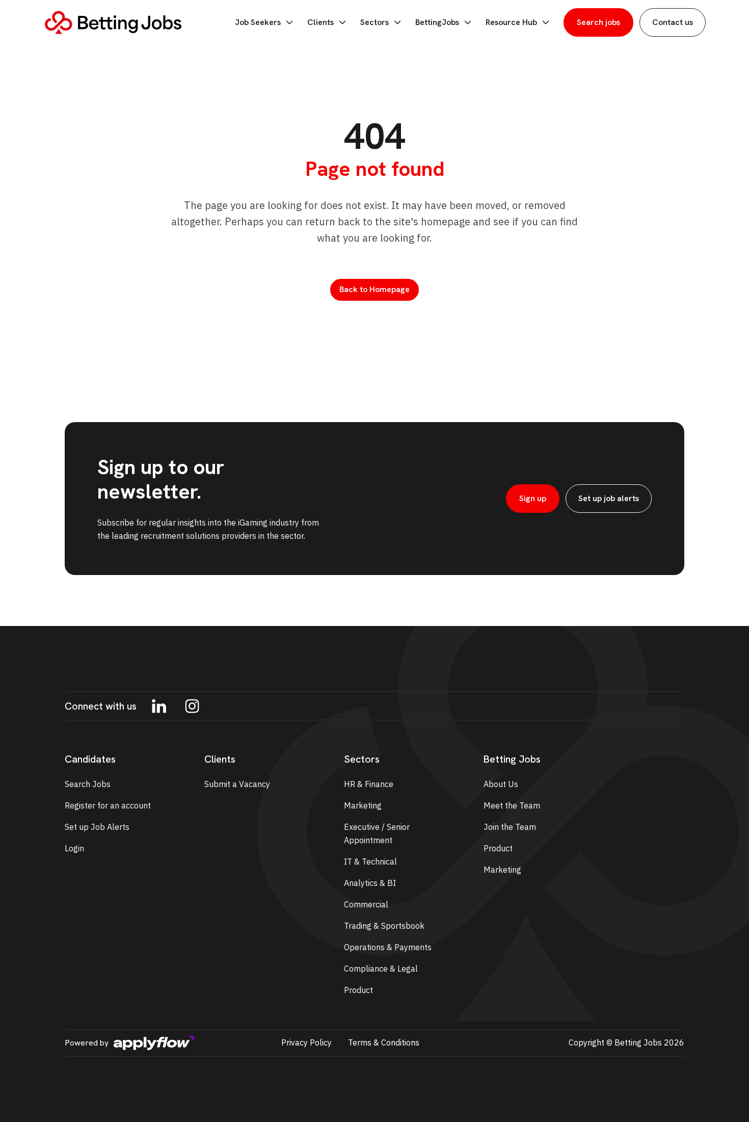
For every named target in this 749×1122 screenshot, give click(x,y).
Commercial (366, 904)
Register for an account (108, 805)
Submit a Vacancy (237, 784)
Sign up (532, 498)
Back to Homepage (374, 289)
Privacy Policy (306, 1042)
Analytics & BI (370, 883)
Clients (320, 22)
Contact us (672, 22)
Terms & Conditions (383, 1042)
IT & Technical (370, 861)
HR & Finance (368, 784)
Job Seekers (258, 22)
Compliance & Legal (381, 968)
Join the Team (510, 827)
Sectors (374, 22)
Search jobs (598, 22)
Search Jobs (88, 784)
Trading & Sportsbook (384, 926)
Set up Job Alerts (97, 827)
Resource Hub (511, 22)
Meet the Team (512, 805)
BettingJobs (437, 22)
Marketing (363, 805)
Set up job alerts (608, 498)
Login (74, 848)
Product (358, 990)
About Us (501, 784)
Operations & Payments (388, 947)
